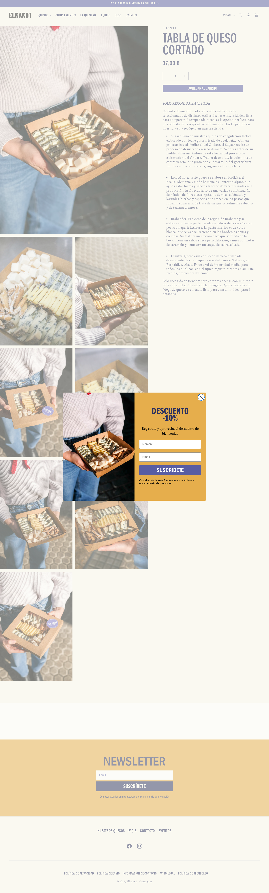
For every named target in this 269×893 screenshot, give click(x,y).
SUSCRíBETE (170, 470)
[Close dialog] (201, 397)
